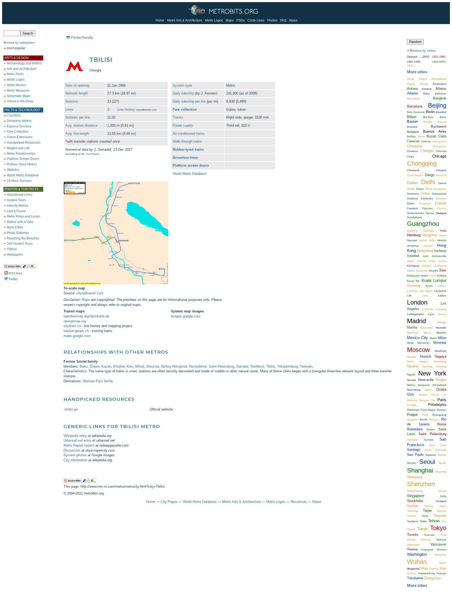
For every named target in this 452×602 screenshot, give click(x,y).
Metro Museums (18, 90)
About (293, 20)
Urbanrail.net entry (77, 440)
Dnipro (94, 366)
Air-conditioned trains (189, 134)
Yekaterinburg (287, 366)
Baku (84, 366)
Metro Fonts (15, 74)
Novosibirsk (198, 366)
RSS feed (15, 273)
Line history (126, 109)
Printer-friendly (82, 38)
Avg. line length (77, 134)
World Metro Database (23, 175)
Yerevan (306, 366)
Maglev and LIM (18, 148)
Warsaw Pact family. (98, 381)
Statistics (13, 170)
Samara (242, 366)
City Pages (169, 502)
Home (160, 20)
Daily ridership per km (189, 101)
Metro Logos (214, 20)
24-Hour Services (19, 181)
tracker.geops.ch (76, 331)
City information (75, 460)
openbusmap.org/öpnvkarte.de (86, 316)
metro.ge (71, 409)
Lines (69, 109)
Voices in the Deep (20, 101)
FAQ (283, 20)
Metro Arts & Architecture (184, 20)
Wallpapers (15, 254)
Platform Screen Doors (23, 159)
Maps (230, 20)
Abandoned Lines (19, 194)
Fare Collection (18, 131)
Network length (76, 93)
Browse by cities (422, 51)
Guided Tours (16, 200)
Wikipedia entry (75, 436)
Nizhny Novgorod (174, 366)
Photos (272, 20)
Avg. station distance (81, 125)
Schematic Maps (18, 96)
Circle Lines (255, 20)
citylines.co (72, 326)
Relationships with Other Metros (116, 352)
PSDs (240, 20)
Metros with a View (20, 222)
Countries (14, 115)
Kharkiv (119, 366)
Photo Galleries (18, 233)
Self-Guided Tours (19, 243)
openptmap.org (75, 321)
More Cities (15, 227)
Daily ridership (183, 93)
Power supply (183, 125)
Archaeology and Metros (24, 63)
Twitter (13, 279)
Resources (299, 502)
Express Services (19, 126)
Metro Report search (79, 445)
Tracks (178, 117)
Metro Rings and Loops (23, 216)
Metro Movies (16, 85)
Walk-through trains (187, 141)
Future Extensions (19, 137)
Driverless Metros (19, 121)
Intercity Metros (17, 205)
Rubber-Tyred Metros (22, 164)
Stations (71, 101)
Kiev (130, 366)
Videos (12, 249)
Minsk (139, 366)
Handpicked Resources (23, 142)
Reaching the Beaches (23, 238)
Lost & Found (16, 211)
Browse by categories (19, 42)
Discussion (72, 450)
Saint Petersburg (221, 366)
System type (182, 85)
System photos (75, 455)
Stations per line (77, 117)
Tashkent (257, 366)
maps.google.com (77, 336)
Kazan (106, 366)
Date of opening (77, 85)
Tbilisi (270, 366)
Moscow (152, 366)
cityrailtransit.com (89, 293)
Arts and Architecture (21, 69)
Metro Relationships (21, 153)
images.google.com (185, 316)
